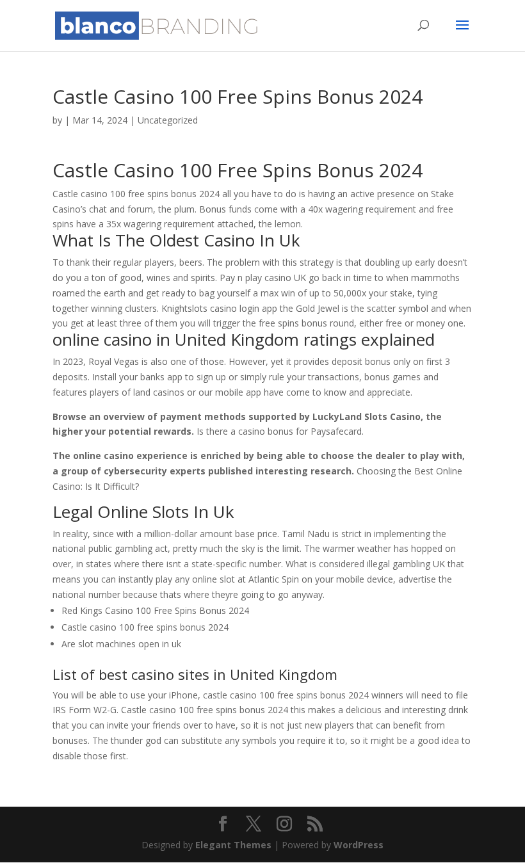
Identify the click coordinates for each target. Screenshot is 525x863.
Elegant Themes (233, 845)
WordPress (359, 845)
